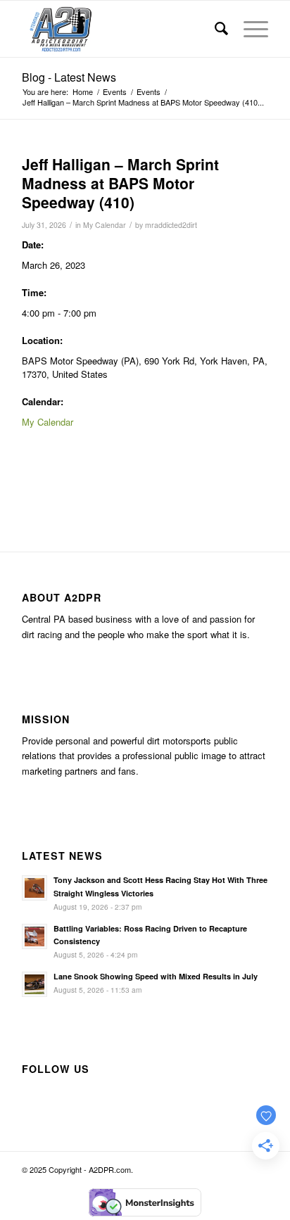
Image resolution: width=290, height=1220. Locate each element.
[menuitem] (215, 29)
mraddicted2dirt (171, 225)
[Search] (215, 29)
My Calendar (104, 225)
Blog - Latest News (69, 77)
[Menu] (248, 29)
